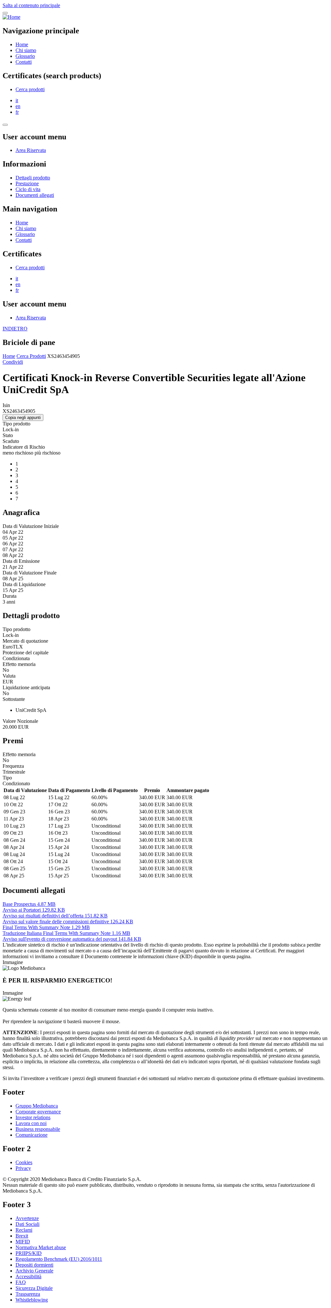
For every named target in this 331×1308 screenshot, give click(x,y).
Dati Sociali (27, 1224)
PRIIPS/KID (29, 1253)
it (17, 100)
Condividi (13, 362)
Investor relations (33, 1117)
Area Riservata (31, 150)
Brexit (22, 1235)
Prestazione (27, 183)
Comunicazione (32, 1135)
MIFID (23, 1241)
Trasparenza (28, 1294)
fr (17, 112)
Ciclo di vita (28, 189)
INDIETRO (15, 328)
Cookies (24, 1162)
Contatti (24, 62)
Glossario (25, 56)
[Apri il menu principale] (5, 13)
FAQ (21, 1282)
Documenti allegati (35, 195)
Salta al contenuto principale (31, 5)
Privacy (23, 1168)
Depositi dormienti (34, 1265)
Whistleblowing (32, 1300)
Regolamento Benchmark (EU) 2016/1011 (59, 1259)
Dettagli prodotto (33, 177)
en (18, 106)
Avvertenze (27, 1218)
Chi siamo (26, 50)
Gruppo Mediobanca (37, 1106)
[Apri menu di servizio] (5, 125)
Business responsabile (38, 1129)
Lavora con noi (31, 1123)
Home (22, 44)
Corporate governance (38, 1111)
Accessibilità (28, 1276)
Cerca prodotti (30, 89)
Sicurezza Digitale (34, 1288)
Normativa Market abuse (41, 1247)
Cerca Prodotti (31, 356)
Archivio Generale (34, 1270)
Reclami (24, 1230)
